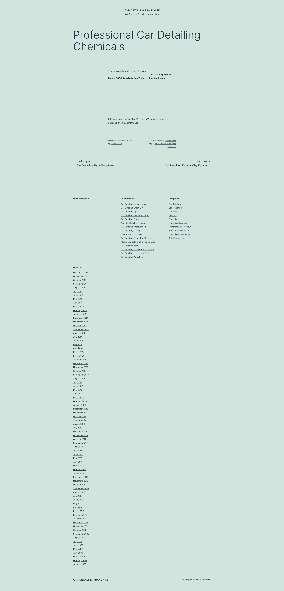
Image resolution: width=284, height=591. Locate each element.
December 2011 (80, 431)
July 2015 (77, 291)
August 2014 (79, 333)
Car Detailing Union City (132, 208)
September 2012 (81, 420)
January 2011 (79, 473)
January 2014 (79, 359)
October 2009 (79, 530)
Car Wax (173, 215)
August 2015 (79, 287)
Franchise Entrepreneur (180, 227)
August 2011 (79, 447)
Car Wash (173, 211)
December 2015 (80, 272)
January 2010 (79, 519)
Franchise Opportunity (179, 234)
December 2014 (80, 318)
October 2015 (79, 280)
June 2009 (78, 545)
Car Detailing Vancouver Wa (134, 204)
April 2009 (78, 553)
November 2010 (80, 481)
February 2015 (80, 310)
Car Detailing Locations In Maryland (137, 249)
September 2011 (80, 443)
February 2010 (80, 515)
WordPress (205, 579)
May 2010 (77, 503)
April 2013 (78, 394)
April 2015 (78, 303)
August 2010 (79, 492)
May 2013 (77, 390)
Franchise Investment (179, 230)
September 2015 (81, 284)
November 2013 (80, 367)
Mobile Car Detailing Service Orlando (138, 242)
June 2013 (78, 386)
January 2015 (79, 314)
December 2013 (80, 363)
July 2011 (77, 450)
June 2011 (78, 454)
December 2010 (80, 477)
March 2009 (79, 556)
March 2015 (78, 306)
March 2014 (78, 352)
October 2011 (79, 439)
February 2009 (80, 560)
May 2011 (77, 458)
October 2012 (79, 416)
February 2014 (80, 356)
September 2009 (81, 534)
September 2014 (81, 329)
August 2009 (79, 537)
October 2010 (79, 484)
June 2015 (78, 295)
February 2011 (79, 469)
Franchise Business (178, 223)
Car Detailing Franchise (142, 10)
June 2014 (78, 340)
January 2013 (79, 405)
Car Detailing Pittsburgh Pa (133, 227)
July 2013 (77, 382)
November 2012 (80, 413)
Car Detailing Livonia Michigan (135, 215)
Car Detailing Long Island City (135, 253)
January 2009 (79, 564)
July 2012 (77, 428)
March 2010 (78, 511)
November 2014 (80, 322)
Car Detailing (170, 140)
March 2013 (78, 397)
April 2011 (77, 462)
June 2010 (78, 500)
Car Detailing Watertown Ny (134, 257)
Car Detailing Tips (129, 211)
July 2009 (77, 541)
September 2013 (81, 375)
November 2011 (80, 435)
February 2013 (80, 401)
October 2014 (79, 325)
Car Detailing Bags (129, 246)
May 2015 (77, 299)
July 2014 (77, 337)
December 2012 (80, 409)
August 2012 (79, 424)
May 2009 (78, 549)
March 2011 (78, 465)
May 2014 (77, 344)
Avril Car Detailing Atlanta (133, 223)
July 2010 (77, 496)
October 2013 (79, 371)
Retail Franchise (176, 238)
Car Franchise (116, 143)
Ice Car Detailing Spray (131, 234)
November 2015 (80, 276)
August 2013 (79, 378)
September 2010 (81, 488)
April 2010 (78, 507)
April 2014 (78, 348)
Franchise (173, 219)
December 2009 (80, 522)
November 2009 (81, 526)
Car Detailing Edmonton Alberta (136, 238)
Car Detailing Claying (131, 230)
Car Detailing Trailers (130, 219)
